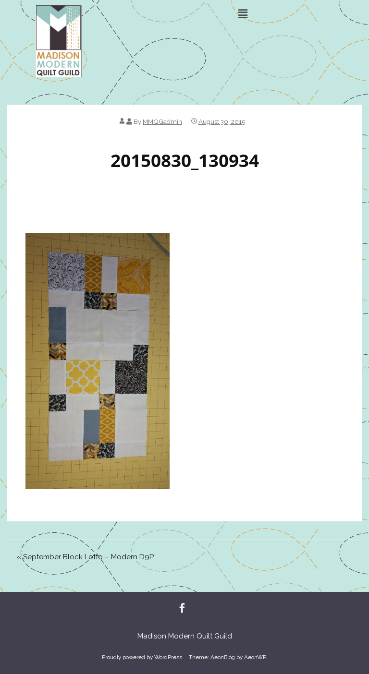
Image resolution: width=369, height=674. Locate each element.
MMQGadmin (162, 121)
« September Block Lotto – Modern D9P (85, 557)
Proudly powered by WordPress (142, 657)
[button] (242, 14)
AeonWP (255, 657)
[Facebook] (182, 608)
